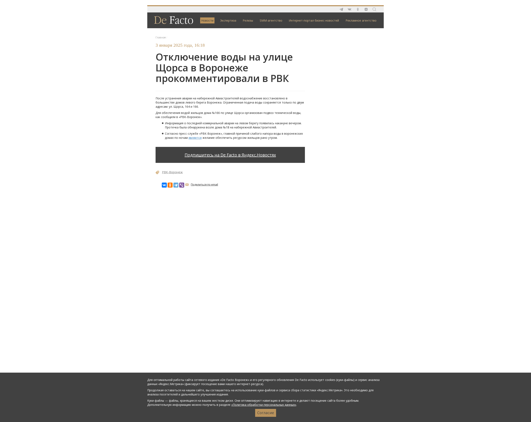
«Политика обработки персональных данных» (263, 405)
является (195, 138)
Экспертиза (228, 20)
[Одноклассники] (170, 185)
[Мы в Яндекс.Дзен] (366, 9)
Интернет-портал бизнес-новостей (314, 20)
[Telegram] (175, 185)
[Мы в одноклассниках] (358, 9)
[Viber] (181, 185)
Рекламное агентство (361, 20)
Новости (207, 20)
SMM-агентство (271, 20)
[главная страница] (171, 20)
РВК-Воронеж (172, 172)
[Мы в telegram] (341, 9)
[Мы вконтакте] (349, 9)
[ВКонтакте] (164, 185)
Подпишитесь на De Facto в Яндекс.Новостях (230, 155)
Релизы (248, 20)
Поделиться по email (204, 184)
